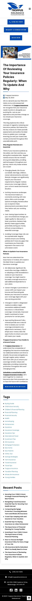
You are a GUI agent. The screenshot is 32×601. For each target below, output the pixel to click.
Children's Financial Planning (14, 410)
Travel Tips (8, 466)
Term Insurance (10, 460)
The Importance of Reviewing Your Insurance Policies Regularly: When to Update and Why (16, 555)
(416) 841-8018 (17, 22)
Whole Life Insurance (12, 474)
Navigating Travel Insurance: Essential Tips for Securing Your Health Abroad (16, 504)
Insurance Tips (10, 433)
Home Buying (9, 421)
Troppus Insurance (21, 105)
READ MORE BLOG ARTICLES (15, 387)
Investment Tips (10, 439)
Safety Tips (9, 454)
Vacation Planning (11, 471)
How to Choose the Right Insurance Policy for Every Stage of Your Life (16, 542)
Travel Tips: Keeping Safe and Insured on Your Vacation (15, 518)
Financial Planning (11, 412)
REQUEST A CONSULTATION (16, 30)
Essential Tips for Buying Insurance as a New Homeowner (16, 523)
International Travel (11, 436)
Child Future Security (12, 407)
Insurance (8, 427)
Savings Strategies (11, 457)
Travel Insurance (10, 463)
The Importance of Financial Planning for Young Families (15, 528)
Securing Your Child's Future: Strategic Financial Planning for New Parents (16, 496)
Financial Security (11, 415)
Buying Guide (9, 404)
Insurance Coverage (12, 430)
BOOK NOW (16, 38)
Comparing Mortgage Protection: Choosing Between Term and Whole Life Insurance (16, 511)
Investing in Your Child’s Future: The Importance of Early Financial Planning (16, 534)
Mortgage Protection (12, 445)
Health (7, 418)
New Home (8, 448)
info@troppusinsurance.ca (17, 577)
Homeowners (9, 424)
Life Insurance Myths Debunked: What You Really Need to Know (16, 548)
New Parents (9, 451)
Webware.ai (16, 598)
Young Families (10, 477)
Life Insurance (9, 442)
